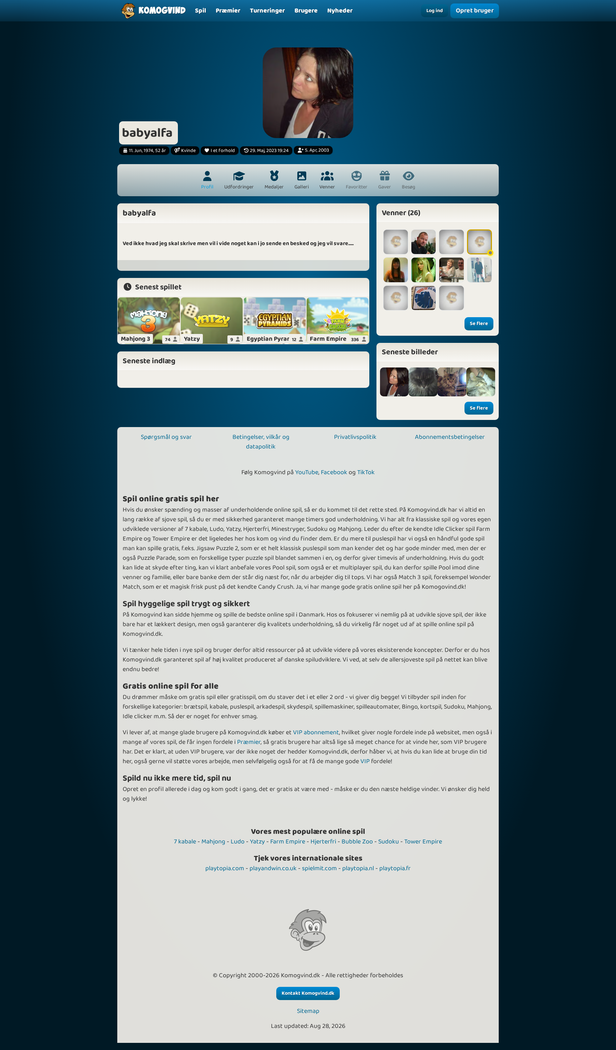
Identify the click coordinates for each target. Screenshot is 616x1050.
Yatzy (257, 842)
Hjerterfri (323, 842)
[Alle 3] (423, 381)
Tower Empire (423, 842)
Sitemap (308, 1011)
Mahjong (213, 842)
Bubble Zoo (357, 842)
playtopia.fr (395, 868)
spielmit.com (319, 868)
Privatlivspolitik (355, 437)
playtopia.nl (358, 868)
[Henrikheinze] (396, 298)
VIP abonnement (316, 732)
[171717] (451, 242)
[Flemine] (479, 242)
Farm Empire (287, 842)
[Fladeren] (396, 270)
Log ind (434, 10)
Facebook (334, 472)
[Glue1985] (479, 270)
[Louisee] (423, 270)
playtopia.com (224, 868)
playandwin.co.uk (273, 868)
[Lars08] (423, 242)
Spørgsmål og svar (166, 437)
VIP (365, 761)
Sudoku (388, 842)
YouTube (306, 472)
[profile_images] (394, 381)
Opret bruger (474, 10)
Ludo (238, 842)
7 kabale (185, 842)
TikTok (366, 472)
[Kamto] (451, 270)
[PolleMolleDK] (423, 298)
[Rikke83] (451, 298)
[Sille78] (396, 242)
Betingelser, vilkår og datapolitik (260, 442)
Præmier (249, 742)
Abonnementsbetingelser (450, 437)
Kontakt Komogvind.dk (308, 993)
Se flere (479, 323)
